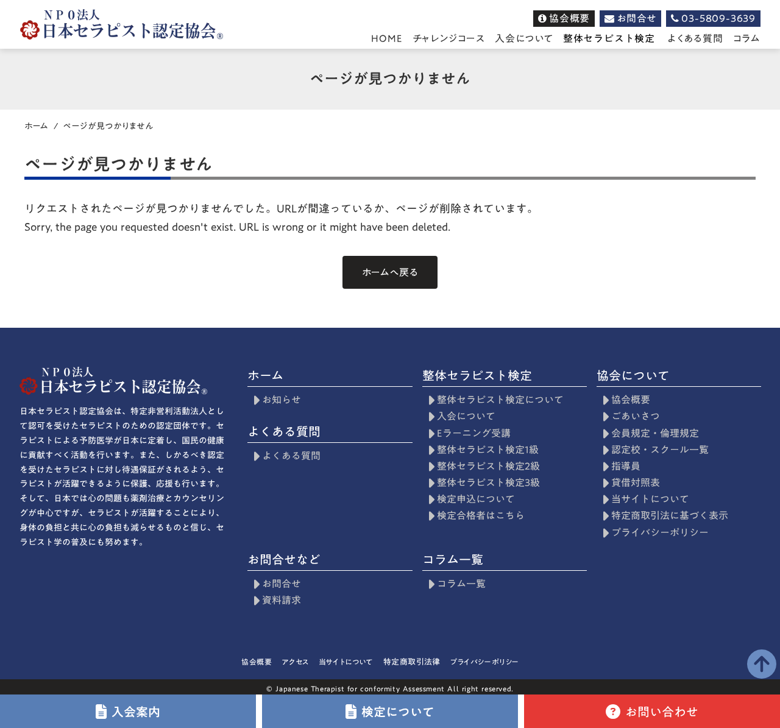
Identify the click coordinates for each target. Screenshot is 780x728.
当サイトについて (650, 499)
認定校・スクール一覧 (660, 450)
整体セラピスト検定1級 (488, 450)
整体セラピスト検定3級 (488, 483)
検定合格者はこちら (481, 515)
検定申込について (476, 499)
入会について (466, 416)
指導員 (625, 466)
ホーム (36, 126)
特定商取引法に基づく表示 (669, 515)
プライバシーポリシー (660, 533)
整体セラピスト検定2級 (488, 466)
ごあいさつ (635, 416)
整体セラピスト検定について (500, 400)
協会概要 (630, 400)
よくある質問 (695, 38)
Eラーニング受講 (474, 433)
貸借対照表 (635, 483)
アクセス (295, 661)
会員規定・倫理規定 (655, 433)
